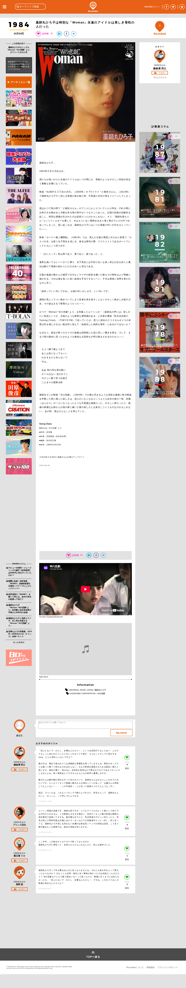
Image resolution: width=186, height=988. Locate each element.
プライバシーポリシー (167, 967)
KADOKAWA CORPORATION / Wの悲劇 (87, 693)
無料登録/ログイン (152, 7)
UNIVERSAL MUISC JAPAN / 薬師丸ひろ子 (87, 690)
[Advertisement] (19, 519)
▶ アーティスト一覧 (18, 82)
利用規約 (151, 967)
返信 (127, 768)
